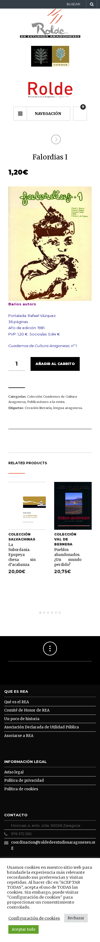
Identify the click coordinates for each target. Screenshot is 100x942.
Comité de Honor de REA (26, 710)
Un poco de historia (21, 719)
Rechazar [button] (76, 918)
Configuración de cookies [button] (34, 918)
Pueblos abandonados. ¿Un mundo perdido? (67, 557)
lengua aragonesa (67, 408)
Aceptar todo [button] (23, 929)
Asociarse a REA (18, 735)
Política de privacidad (24, 780)
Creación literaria (38, 408)
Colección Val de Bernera (65, 539)
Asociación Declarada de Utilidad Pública (41, 727)
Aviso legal (14, 772)
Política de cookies (21, 789)
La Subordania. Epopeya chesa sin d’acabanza (22, 554)
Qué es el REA (16, 702)
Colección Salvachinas (21, 536)
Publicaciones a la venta (45, 402)
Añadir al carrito (55, 364)
